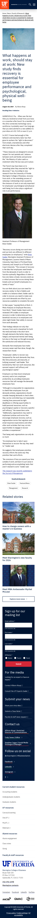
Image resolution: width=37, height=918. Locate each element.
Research (25, 488)
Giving (4, 849)
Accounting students (9, 792)
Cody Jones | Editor (12, 737)
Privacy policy (11, 913)
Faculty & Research (18, 13)
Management (13, 488)
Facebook (9, 762)
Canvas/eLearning (8, 813)
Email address (9, 621)
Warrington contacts (10, 885)
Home (4, 13)
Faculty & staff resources (13, 855)
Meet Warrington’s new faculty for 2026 (17, 559)
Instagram (9, 772)
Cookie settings (22, 913)
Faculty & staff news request (18, 717)
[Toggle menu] (34, 4)
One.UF (13, 818)
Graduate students (9, 802)
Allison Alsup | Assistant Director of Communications (16, 731)
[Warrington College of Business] (19, 4)
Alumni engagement (9, 838)
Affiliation (8, 655)
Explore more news (17, 599)
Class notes (6, 843)
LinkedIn (8, 767)
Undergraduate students (11, 797)
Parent (19, 658)
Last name (8, 644)
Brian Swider (12, 483)
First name (8, 632)
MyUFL (13, 823)
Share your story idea (18, 705)
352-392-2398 (8, 882)
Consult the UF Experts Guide (18, 691)
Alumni (10, 658)
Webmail (14, 828)
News (9, 13)
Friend (28, 658)
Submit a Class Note (18, 711)
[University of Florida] (4, 4)
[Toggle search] (30, 4)
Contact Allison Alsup (18, 685)
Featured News (25, 483)
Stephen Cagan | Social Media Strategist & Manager (16, 744)
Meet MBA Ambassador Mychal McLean (17, 590)
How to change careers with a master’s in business (16, 527)
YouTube (32, 892)
